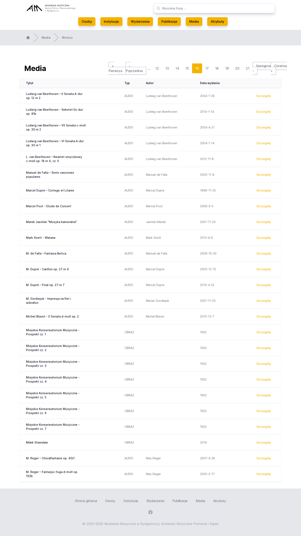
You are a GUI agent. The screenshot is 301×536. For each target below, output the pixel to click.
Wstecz (67, 37)
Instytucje (111, 21)
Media (194, 21)
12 (157, 68)
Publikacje (169, 21)
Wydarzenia (140, 21)
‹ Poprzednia (134, 68)
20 (237, 68)
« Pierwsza (115, 68)
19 (227, 68)
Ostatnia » (279, 68)
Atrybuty (217, 21)
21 (247, 68)
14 (177, 68)
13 (167, 68)
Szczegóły (263, 96)
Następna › (262, 68)
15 (187, 68)
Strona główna (86, 501)
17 (207, 68)
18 (217, 68)
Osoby (87, 21)
